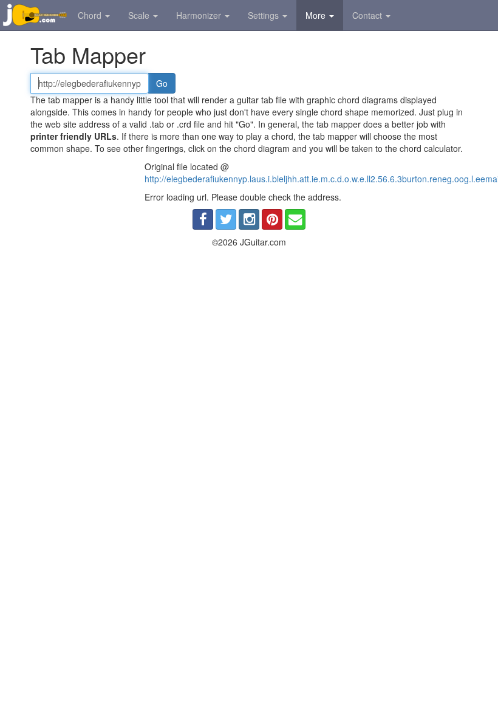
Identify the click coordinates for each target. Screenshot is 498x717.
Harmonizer (199, 15)
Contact (368, 15)
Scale (140, 15)
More (316, 15)
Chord (91, 15)
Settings (264, 15)
